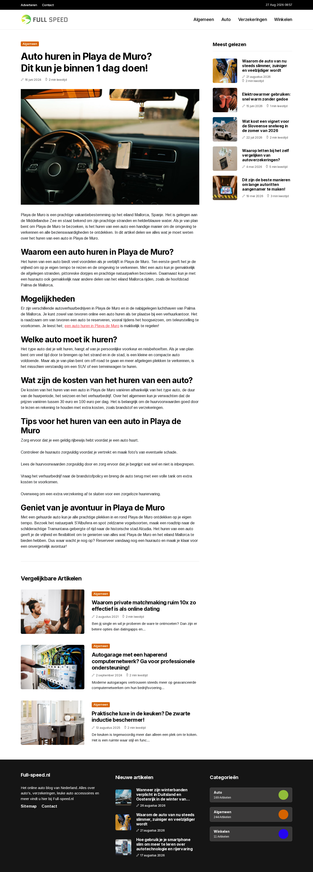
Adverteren (29, 5)
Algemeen (203, 19)
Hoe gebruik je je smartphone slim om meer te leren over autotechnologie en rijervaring (164, 844)
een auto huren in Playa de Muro (92, 326)
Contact (48, 5)
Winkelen (283, 19)
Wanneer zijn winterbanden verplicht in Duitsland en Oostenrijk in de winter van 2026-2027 (162, 795)
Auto (226, 19)
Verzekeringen (252, 19)
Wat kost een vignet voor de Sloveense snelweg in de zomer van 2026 (265, 126)
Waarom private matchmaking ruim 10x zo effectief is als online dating (144, 605)
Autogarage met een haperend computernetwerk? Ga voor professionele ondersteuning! (143, 661)
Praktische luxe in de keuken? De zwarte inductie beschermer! (141, 716)
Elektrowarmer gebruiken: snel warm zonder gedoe (266, 96)
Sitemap (29, 806)
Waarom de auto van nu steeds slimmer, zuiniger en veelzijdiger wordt (264, 66)
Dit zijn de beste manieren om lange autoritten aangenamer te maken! (266, 184)
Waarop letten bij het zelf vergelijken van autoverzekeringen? (265, 155)
